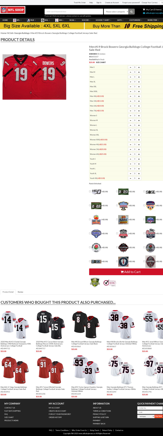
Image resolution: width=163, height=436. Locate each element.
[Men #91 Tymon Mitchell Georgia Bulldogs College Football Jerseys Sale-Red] (50, 370)
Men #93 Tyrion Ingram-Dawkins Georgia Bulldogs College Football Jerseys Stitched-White (86, 389)
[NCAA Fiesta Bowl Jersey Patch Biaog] (123, 219)
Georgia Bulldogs (22, 33)
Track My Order (80, 3)
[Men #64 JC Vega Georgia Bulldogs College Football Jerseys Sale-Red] (15, 370)
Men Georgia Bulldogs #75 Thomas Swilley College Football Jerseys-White (121, 388)
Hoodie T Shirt (103, 20)
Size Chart (101, 62)
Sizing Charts (94, 430)
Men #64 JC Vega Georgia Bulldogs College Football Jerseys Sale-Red (14, 388)
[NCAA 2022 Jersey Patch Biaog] (96, 205)
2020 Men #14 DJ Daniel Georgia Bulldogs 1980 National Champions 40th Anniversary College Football (16, 344)
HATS (119, 20)
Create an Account (112, 3)
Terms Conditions (62, 430)
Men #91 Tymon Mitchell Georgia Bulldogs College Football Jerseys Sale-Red (50, 389)
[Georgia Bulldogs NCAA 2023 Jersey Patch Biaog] (96, 261)
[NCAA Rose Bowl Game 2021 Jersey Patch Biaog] (96, 248)
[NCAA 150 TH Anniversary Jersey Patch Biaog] (96, 192)
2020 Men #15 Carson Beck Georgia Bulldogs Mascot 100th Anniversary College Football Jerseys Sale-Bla (49, 344)
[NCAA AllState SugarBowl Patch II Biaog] (123, 206)
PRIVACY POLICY (99, 414)
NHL (46, 20)
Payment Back (99, 424)
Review (20, 292)
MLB (32, 20)
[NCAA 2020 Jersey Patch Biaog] (123, 192)
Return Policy (107, 430)
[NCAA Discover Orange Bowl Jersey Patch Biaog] (96, 220)
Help (91, 3)
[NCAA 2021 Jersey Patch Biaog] (150, 191)
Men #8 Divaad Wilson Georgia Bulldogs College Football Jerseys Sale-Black (86, 343)
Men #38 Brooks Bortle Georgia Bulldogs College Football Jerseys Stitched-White (122, 343)
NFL (18, 20)
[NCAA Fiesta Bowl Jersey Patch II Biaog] (150, 219)
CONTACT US (9, 408)
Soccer (85, 20)
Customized (134, 20)
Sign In (99, 3)
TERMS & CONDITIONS (102, 411)
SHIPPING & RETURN (101, 417)
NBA (60, 20)
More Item (152, 20)
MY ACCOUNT (54, 408)
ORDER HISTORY (55, 417)
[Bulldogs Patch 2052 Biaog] (123, 262)
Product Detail (8, 292)
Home (5, 20)
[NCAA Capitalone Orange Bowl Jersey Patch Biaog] (150, 206)
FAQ (6, 414)
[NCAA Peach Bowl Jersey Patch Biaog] (150, 234)
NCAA (72, 20)
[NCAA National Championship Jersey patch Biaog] (123, 234)
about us (97, 408)
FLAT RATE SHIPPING (12, 411)
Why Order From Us (79, 430)
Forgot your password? (131, 3)
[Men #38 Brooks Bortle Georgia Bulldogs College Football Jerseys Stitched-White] (121, 325)
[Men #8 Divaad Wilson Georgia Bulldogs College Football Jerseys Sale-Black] (86, 325)
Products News (11, 420)
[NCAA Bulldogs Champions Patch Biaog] (150, 261)
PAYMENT (97, 420)
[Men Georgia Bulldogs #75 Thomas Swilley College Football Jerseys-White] (121, 370)
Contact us (119, 430)
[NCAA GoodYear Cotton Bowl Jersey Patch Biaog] (96, 234)
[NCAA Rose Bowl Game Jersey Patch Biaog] (150, 247)
